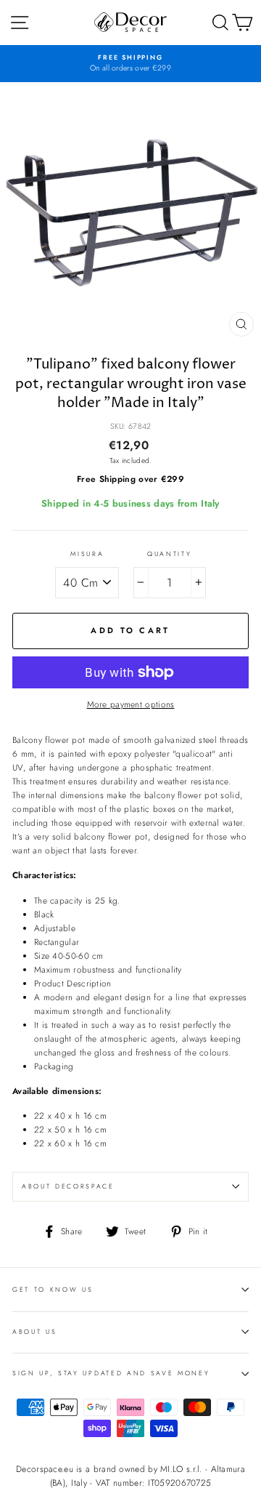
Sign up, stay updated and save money (111, 1373)
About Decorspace (68, 1186)
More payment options (131, 704)
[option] (130, 63)
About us (34, 1331)
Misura (87, 553)
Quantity (169, 553)
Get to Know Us (53, 1289)
